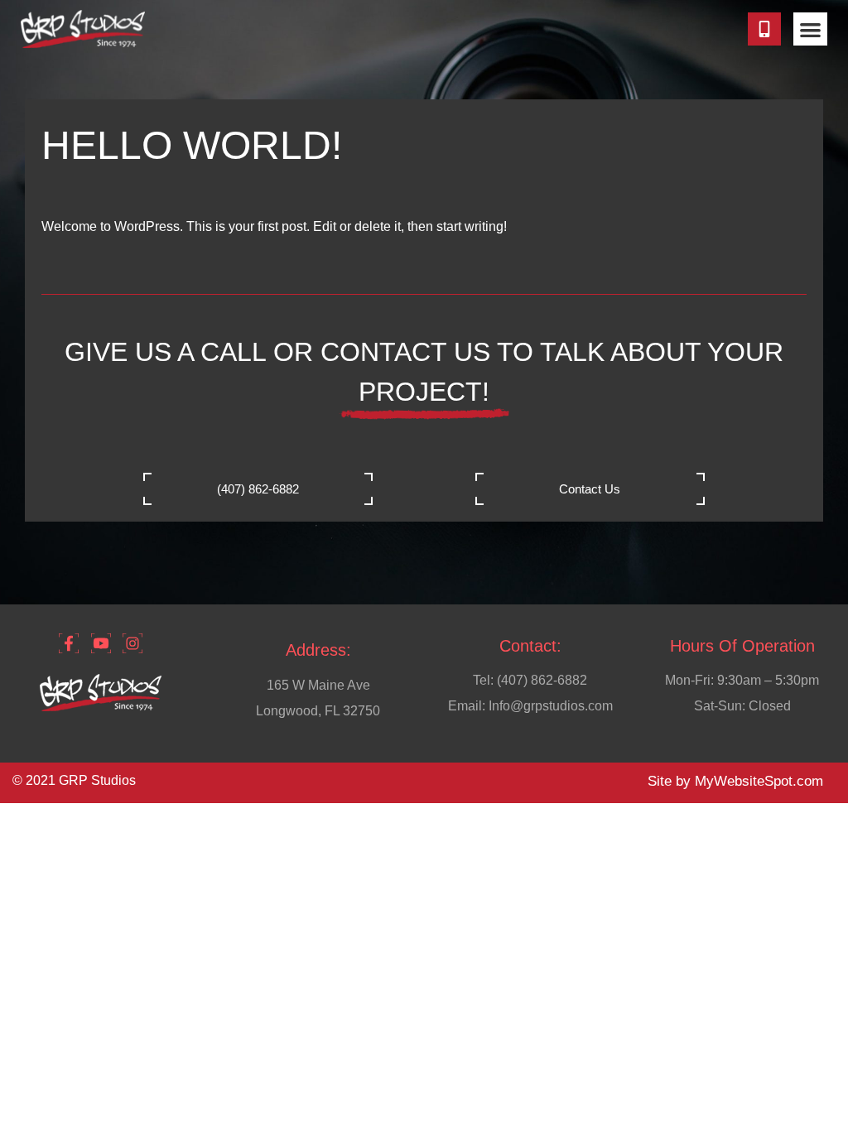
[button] (810, 29)
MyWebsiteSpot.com (759, 781)
